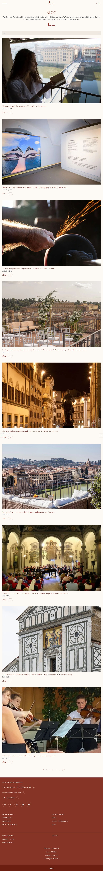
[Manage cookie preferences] (2, 435)
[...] (29, 804)
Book (52, 867)
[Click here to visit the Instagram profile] (16, 804)
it (96, 4)
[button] (4, 3)
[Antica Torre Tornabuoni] (51, 3)
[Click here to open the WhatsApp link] (4, 804)
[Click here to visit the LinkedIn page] (23, 804)
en (100, 4)
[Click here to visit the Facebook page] (10, 804)
